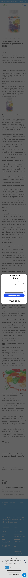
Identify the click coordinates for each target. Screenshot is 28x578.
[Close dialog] (24, 276)
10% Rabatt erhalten (14, 295)
